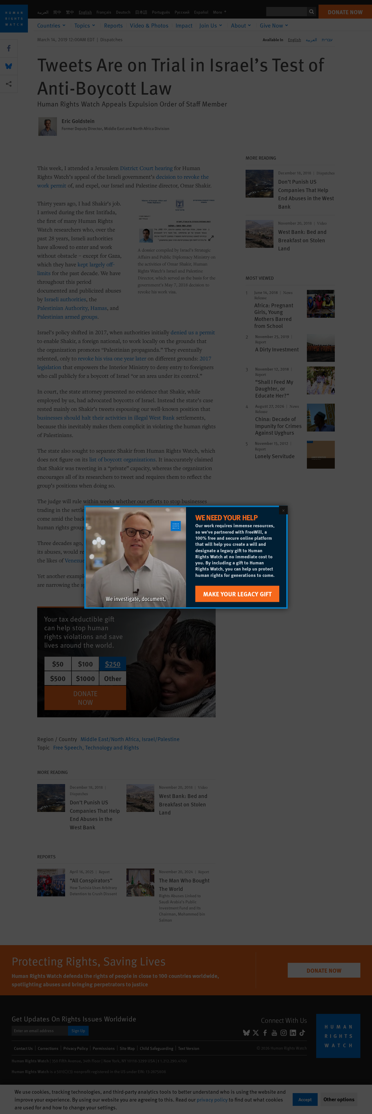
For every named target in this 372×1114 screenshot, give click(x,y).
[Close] (283, 509)
